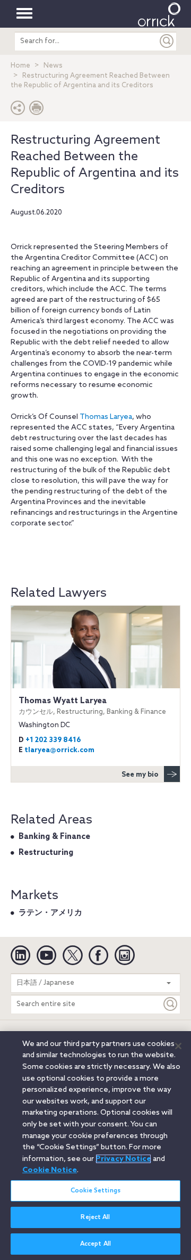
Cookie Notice (49, 1170)
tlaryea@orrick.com (59, 750)
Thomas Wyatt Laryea (92, 705)
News (53, 66)
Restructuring (46, 853)
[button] (18, 110)
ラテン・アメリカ (50, 913)
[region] (95, 1145)
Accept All (95, 1244)
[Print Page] (36, 110)
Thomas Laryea (106, 417)
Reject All (95, 1217)
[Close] (178, 1046)
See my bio (140, 775)
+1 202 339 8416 (53, 740)
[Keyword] (170, 1004)
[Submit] (167, 41)
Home (20, 66)
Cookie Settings (95, 1191)
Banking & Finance (54, 837)
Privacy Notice (123, 1159)
